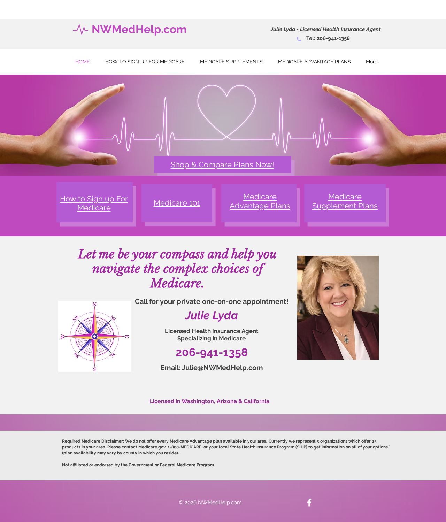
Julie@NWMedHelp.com (222, 367)
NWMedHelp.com (139, 29)
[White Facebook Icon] (309, 503)
